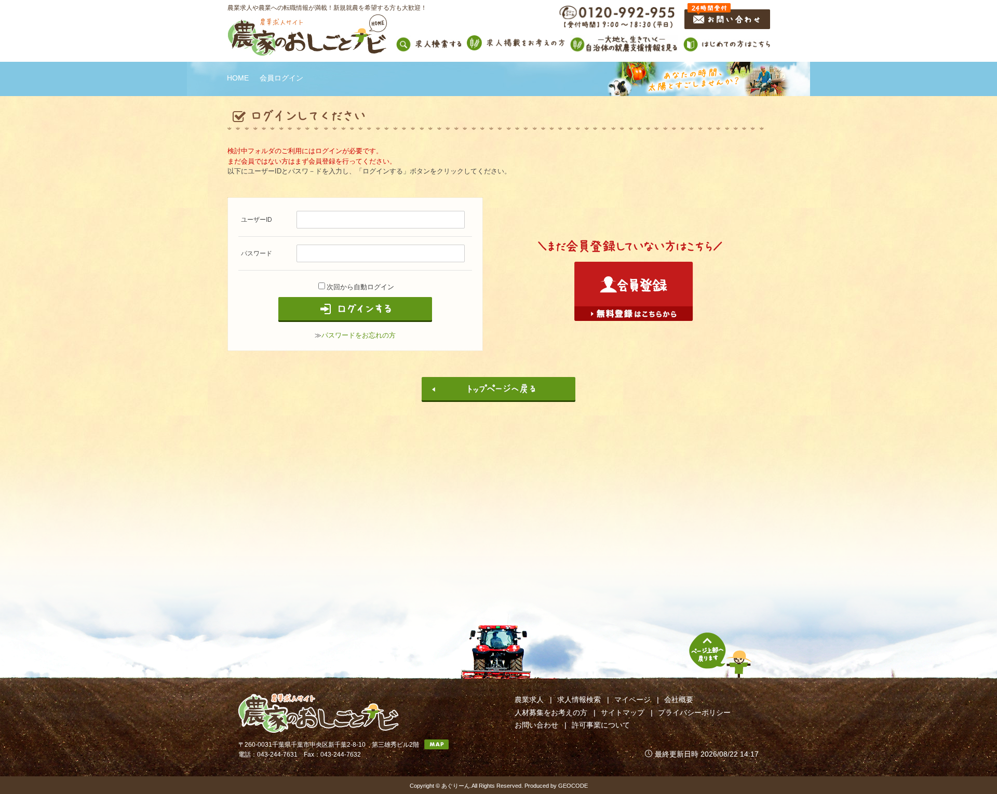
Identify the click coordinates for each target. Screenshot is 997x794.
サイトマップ (622, 712)
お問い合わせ (536, 725)
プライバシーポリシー (694, 712)
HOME (238, 78)
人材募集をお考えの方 (551, 712)
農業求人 (529, 699)
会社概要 (678, 699)
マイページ (632, 699)
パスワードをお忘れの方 (358, 335)
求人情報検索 (579, 699)
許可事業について (601, 725)
